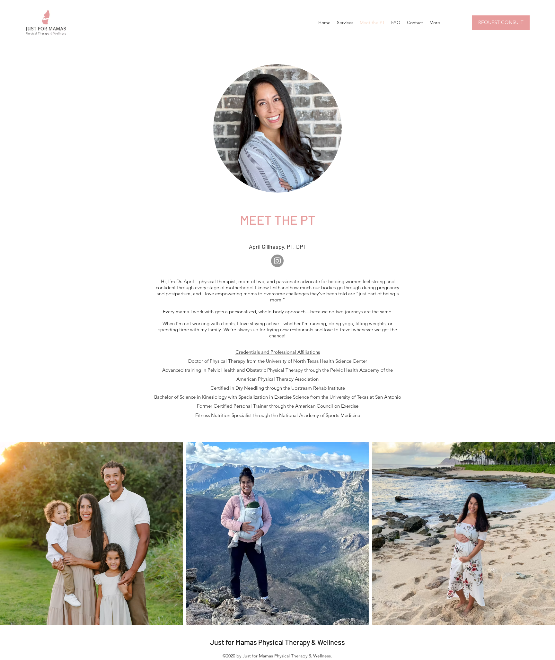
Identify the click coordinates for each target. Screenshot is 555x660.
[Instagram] (277, 261)
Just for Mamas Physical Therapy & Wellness (277, 642)
